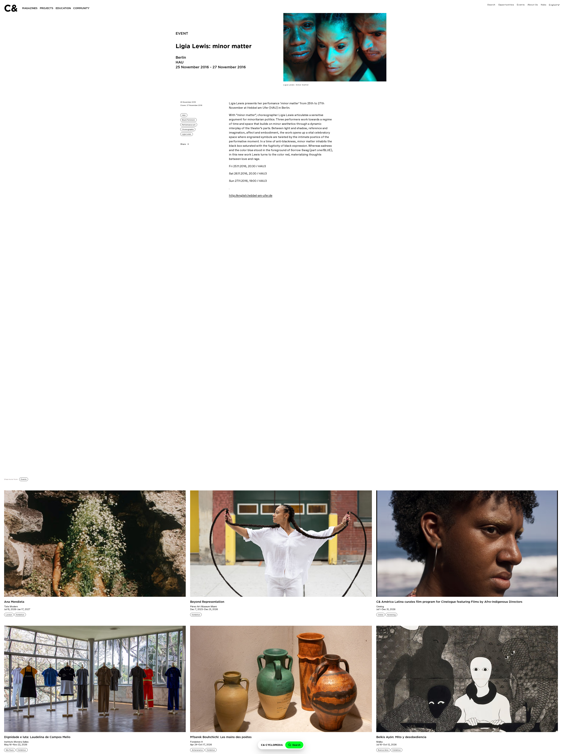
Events (521, 5)
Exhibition (20, 615)
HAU (184, 115)
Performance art (188, 125)
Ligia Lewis (186, 134)
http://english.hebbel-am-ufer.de (250, 195)
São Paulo (10, 750)
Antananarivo (197, 750)
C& (10, 8)
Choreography (188, 129)
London (9, 615)
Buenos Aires (383, 750)
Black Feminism (188, 120)
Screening (391, 615)
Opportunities (506, 5)
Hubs (543, 5)
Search (491, 5)
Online (380, 615)
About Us (533, 5)
